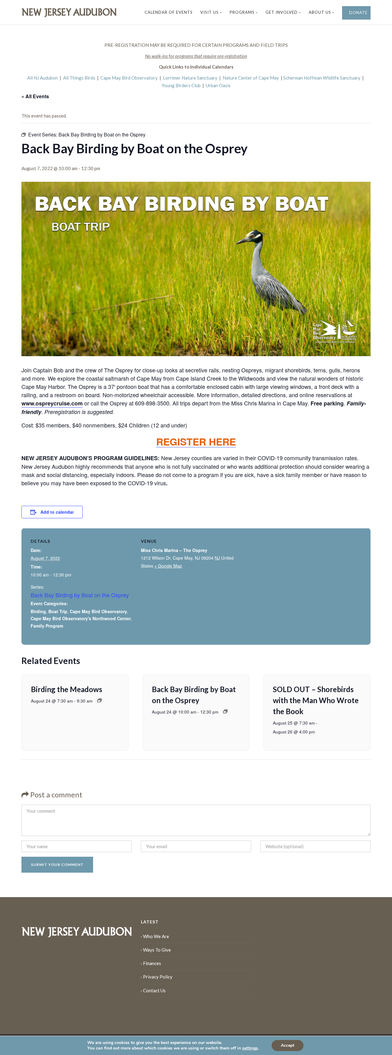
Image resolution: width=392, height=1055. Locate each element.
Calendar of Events (169, 12)
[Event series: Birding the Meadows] (99, 700)
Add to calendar (57, 512)
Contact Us (154, 990)
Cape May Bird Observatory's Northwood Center (81, 618)
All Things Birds (79, 77)
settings (250, 1048)
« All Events (35, 96)
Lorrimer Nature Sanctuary (190, 77)
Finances (152, 963)
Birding (38, 611)
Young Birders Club (181, 85)
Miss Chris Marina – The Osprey (174, 550)
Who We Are (156, 936)
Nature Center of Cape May (251, 77)
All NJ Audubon (42, 77)
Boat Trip (57, 611)
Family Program (47, 626)
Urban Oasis (218, 85)
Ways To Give (157, 949)
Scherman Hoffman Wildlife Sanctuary (321, 77)
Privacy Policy (157, 976)
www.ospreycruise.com (52, 403)
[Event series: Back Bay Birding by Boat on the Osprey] (225, 711)
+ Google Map (168, 566)
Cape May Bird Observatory (129, 77)
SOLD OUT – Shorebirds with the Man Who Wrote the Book (316, 700)
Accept (287, 1045)
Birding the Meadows (66, 689)
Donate (358, 12)
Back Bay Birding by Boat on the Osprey (80, 595)
